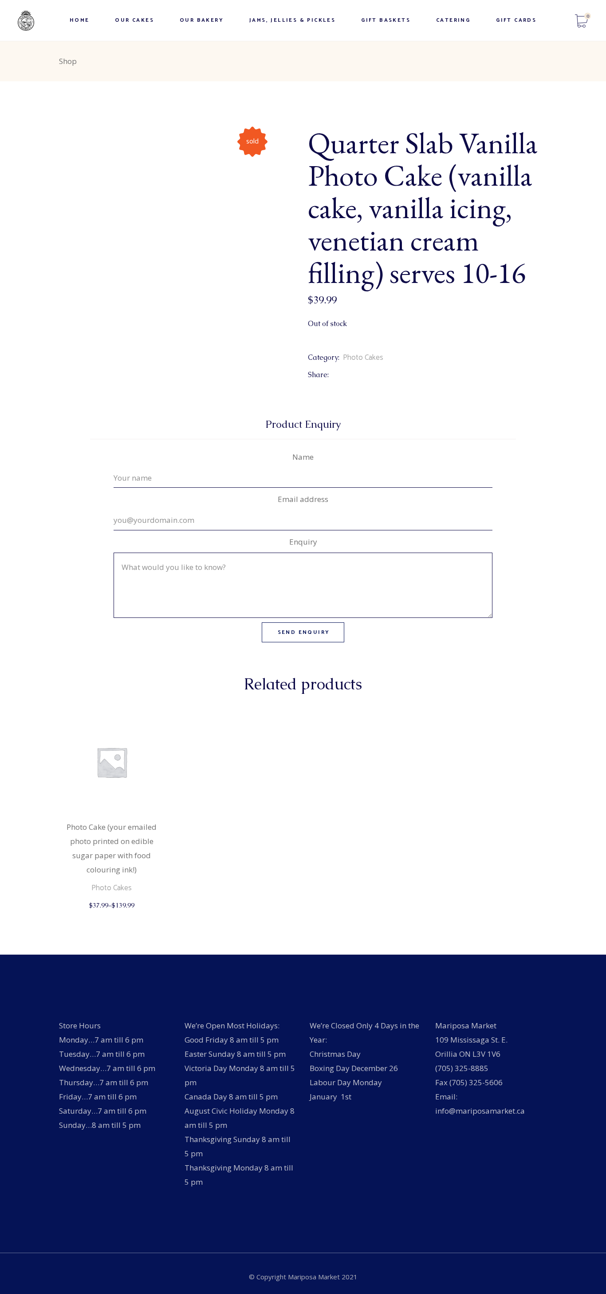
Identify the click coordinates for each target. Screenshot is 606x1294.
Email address (303, 499)
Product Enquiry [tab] (303, 424)
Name (303, 457)
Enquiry (303, 542)
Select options (112, 914)
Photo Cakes (363, 357)
